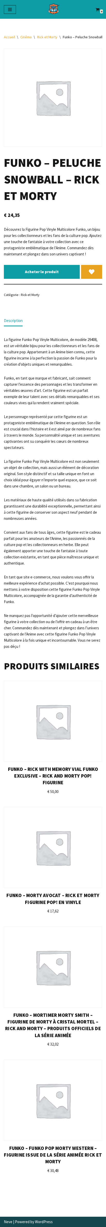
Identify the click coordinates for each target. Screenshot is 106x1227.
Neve (8, 1221)
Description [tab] (13, 320)
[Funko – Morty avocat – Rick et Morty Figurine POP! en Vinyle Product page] (53, 847)
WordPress (44, 1221)
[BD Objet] (53, 9)
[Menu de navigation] (10, 9)
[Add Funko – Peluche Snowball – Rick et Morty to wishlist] (91, 272)
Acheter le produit (42, 271)
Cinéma (26, 37)
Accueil (9, 37)
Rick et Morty (47, 37)
